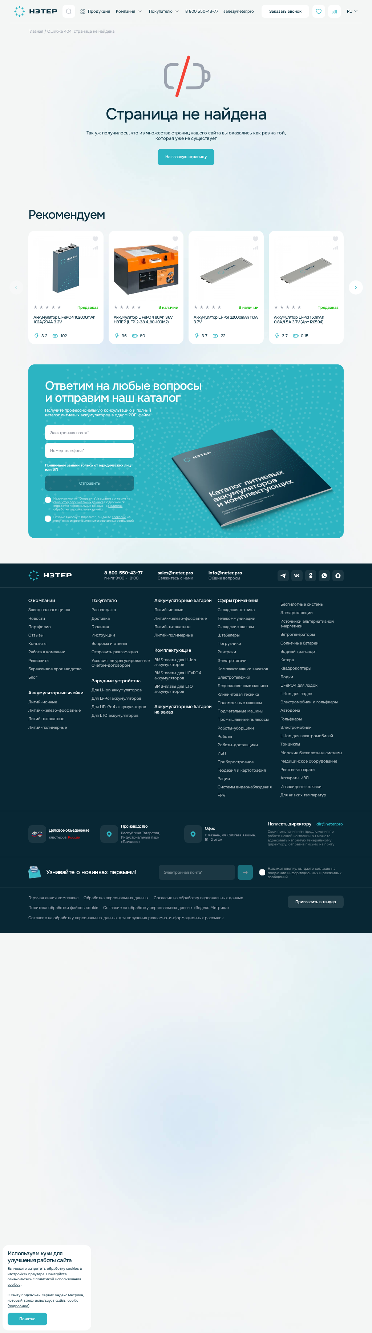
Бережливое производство (55, 668)
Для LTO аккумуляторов (115, 715)
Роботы (225, 736)
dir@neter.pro (329, 824)
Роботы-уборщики (236, 728)
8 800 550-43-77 (201, 11)
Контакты (37, 643)
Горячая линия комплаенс (53, 898)
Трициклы (290, 744)
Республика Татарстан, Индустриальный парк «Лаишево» (140, 837)
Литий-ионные (42, 701)
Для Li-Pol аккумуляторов (116, 698)
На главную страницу (186, 156)
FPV (222, 795)
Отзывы (36, 635)
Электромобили (296, 727)
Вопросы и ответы (109, 643)
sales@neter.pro (238, 11)
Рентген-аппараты (297, 769)
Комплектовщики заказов (243, 668)
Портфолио (39, 626)
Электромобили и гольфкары (309, 701)
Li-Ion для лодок (296, 693)
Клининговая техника (238, 694)
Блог (32, 677)
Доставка (101, 618)
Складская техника (236, 609)
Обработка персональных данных (116, 898)
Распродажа (104, 609)
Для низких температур (303, 794)
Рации (224, 778)
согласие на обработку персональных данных (91, 500)
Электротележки (234, 677)
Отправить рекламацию (115, 651)
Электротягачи (232, 660)
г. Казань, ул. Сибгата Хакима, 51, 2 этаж (230, 837)
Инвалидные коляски (301, 786)
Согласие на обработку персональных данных (198, 898)
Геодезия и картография (242, 770)
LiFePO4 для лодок (299, 685)
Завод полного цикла (49, 609)
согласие (119, 517)
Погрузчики (229, 643)
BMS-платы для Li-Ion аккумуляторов (175, 662)
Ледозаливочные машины (243, 685)
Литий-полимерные (47, 727)
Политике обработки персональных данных (87, 508)
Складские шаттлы (236, 626)
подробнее (18, 1306)
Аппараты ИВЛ (294, 777)
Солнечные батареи (299, 643)
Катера (287, 659)
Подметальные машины (240, 711)
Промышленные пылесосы (243, 719)
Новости (36, 618)
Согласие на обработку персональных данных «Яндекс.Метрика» (166, 907)
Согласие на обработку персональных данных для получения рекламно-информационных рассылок (126, 918)
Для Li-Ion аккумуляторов (117, 689)
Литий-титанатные (46, 718)
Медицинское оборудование (308, 761)
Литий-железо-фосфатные (54, 710)
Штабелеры (229, 635)
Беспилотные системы (302, 604)
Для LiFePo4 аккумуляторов (119, 706)
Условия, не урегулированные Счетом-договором (121, 663)
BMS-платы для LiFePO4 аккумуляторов (177, 675)
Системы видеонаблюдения (245, 786)
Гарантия (100, 626)
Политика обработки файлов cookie (63, 907)
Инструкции (103, 635)
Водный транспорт (298, 651)
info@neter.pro (225, 573)
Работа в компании (46, 651)
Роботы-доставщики (238, 744)
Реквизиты (38, 660)
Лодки (286, 676)
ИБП (222, 753)
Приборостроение (236, 761)
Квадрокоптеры (295, 668)
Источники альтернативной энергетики (307, 624)
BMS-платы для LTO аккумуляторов (173, 689)
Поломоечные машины (240, 702)
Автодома (290, 710)
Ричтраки (227, 651)
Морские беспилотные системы (311, 752)
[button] (95, 239)
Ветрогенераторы (297, 634)
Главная (35, 31)
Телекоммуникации (236, 618)
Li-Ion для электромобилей (306, 735)
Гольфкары (291, 719)
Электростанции (296, 612)
